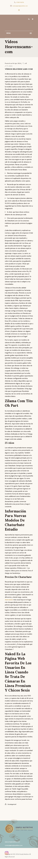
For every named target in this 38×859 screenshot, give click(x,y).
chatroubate (9, 600)
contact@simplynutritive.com (20, 6)
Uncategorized (12, 804)
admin (10, 66)
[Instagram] (19, 10)
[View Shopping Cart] (32, 19)
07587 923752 (20, 2)
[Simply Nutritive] (19, 23)
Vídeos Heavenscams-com (19, 69)
